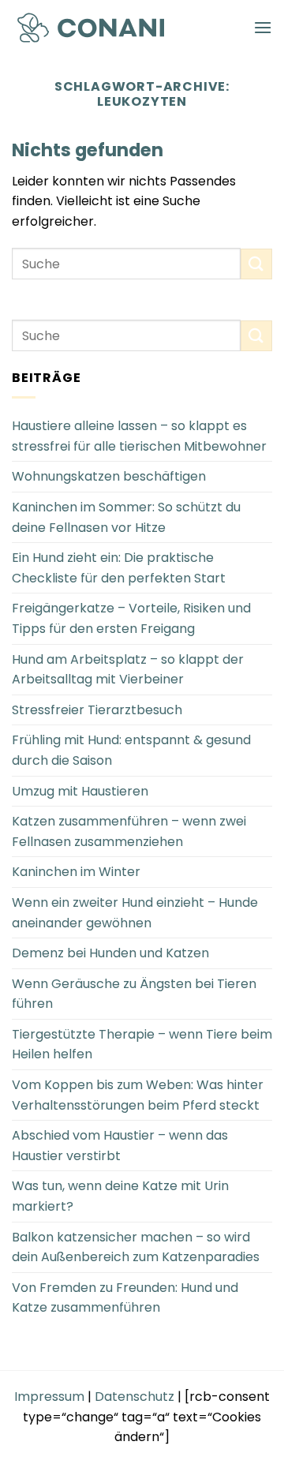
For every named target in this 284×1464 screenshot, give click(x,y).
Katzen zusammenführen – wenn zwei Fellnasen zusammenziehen (129, 831)
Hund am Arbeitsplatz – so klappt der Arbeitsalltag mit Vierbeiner (128, 669)
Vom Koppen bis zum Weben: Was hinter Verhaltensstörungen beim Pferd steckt (137, 1095)
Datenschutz (134, 1396)
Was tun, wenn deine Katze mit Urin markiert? (120, 1196)
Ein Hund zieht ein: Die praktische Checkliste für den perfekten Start (119, 568)
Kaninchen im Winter (76, 872)
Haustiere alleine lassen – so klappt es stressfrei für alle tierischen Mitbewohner (139, 436)
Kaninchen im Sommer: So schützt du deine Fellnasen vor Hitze (126, 517)
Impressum (49, 1396)
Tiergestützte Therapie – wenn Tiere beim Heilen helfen (142, 1044)
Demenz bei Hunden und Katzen (110, 953)
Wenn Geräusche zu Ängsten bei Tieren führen (134, 994)
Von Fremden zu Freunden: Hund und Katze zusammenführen (125, 1298)
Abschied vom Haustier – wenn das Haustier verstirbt (120, 1145)
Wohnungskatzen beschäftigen (109, 476)
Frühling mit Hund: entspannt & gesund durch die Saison (131, 750)
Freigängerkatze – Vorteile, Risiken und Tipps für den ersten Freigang (131, 618)
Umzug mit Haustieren (80, 791)
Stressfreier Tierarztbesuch (97, 710)
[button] (262, 27)
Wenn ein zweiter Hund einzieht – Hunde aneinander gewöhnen (135, 912)
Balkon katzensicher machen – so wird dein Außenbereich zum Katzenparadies (136, 1247)
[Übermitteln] (256, 264)
